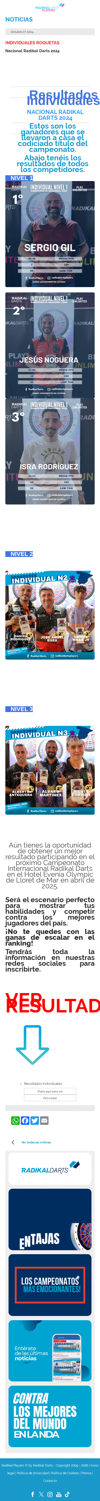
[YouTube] (59, 1497)
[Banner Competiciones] (50, 1285)
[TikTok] (67, 1497)
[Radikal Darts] (50, 1169)
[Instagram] (50, 1497)
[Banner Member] (50, 1219)
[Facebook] (33, 1497)
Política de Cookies (65, 1473)
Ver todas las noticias (36, 1142)
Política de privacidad (33, 1473)
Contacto (50, 1481)
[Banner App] (50, 1351)
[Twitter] (41, 1497)
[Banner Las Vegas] (50, 1416)
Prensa (86, 1473)
